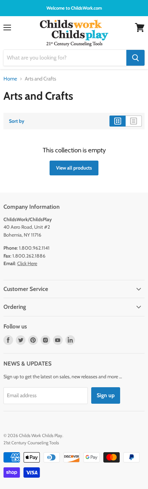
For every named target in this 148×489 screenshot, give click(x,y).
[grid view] (117, 121)
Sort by (16, 121)
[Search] (135, 58)
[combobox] (64, 58)
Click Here (27, 263)
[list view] (134, 121)
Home (10, 79)
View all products (74, 168)
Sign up (106, 395)
